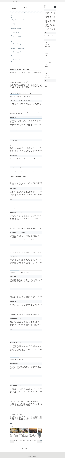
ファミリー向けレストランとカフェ (17, 44)
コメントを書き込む (25, 448)
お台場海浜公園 (15, 23)
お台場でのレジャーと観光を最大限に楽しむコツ (18, 48)
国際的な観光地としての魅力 (16, 59)
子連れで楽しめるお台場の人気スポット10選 (17, 17)
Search (45, 5)
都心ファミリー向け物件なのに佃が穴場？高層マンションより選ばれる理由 (50, 21)
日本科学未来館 (15, 24)
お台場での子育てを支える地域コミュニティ (17, 41)
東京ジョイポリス (15, 20)
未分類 (11, 423)
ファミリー (26, 72)
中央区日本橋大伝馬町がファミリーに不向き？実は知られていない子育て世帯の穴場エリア (50, 17)
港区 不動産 (19, 417)
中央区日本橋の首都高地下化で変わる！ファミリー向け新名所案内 (50, 29)
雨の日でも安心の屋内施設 (16, 52)
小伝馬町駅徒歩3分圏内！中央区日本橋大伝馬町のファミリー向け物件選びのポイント (50, 13)
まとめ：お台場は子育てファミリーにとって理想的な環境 (19, 61)
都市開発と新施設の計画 (16, 56)
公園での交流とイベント (16, 43)
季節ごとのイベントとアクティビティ (17, 51)
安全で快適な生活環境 (15, 31)
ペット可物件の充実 (15, 39)
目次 (24, 12)
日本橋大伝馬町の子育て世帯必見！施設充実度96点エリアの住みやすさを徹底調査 (50, 25)
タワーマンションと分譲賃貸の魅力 (17, 36)
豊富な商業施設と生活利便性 (16, 32)
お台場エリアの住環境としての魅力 (16, 28)
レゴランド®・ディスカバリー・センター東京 (18, 19)
